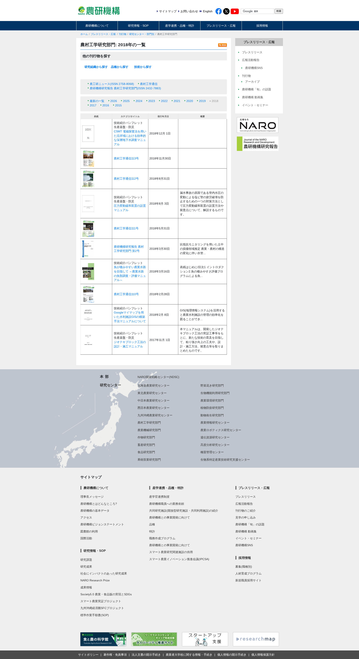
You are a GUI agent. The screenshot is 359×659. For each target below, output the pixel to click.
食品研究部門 (146, 452)
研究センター (110, 385)
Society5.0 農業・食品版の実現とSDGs (106, 594)
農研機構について (97, 25)
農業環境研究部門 (212, 400)
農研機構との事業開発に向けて (169, 517)
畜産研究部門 (146, 444)
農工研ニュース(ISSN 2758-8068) (112, 84)
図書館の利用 (89, 531)
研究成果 (86, 566)
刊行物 (122, 34)
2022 (164, 101)
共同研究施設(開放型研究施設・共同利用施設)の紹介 (183, 510)
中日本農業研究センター (154, 400)
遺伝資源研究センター (215, 437)
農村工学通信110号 (126, 294)
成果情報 (86, 587)
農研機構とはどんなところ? (98, 503)
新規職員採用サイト (248, 580)
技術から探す (143, 66)
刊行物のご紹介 (245, 510)
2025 (126, 101)
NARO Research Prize (95, 580)
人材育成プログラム (248, 573)
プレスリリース (245, 496)
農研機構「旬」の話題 (249, 524)
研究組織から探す (96, 66)
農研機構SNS (244, 545)
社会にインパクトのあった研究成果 (103, 573)
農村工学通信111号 (126, 228)
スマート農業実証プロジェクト (100, 601)
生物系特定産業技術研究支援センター (225, 459)
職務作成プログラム (162, 538)
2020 (189, 101)
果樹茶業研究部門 (149, 459)
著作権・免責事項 (115, 654)
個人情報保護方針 (263, 654)
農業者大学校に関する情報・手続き (189, 654)
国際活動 (86, 538)
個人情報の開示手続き (231, 654)
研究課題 (86, 559)
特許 (152, 531)
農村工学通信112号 (126, 178)
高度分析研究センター (215, 444)
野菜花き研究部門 (212, 385)
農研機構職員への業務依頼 (166, 503)
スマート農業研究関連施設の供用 (171, 552)
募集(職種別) (243, 566)
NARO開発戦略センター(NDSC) (158, 377)
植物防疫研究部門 (212, 407)
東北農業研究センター (152, 393)
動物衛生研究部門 (212, 415)
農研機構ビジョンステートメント (102, 524)
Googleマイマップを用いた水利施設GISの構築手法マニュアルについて (130, 317)
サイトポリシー (88, 654)
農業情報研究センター (215, 422)
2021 (177, 101)
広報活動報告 (244, 503)
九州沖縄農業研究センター (155, 415)
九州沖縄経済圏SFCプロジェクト (102, 608)
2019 (202, 101)
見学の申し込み (245, 517)
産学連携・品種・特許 (179, 25)
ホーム (84, 34)
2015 (118, 105)
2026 (113, 101)
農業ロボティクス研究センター (220, 430)
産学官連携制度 (159, 496)
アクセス (86, 517)
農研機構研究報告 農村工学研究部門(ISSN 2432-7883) (125, 88)
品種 (152, 524)
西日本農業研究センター (154, 407)
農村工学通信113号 (126, 158)
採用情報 (262, 25)
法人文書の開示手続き (146, 654)
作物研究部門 (146, 437)
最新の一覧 (97, 101)
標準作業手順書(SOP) (94, 615)
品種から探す (119, 66)
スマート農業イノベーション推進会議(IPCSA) (179, 559)
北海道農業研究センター (154, 385)
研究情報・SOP (138, 25)
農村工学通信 (148, 84)
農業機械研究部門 (149, 430)
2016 (105, 105)
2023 (151, 101)
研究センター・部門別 (141, 34)
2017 (93, 105)
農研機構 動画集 (246, 531)
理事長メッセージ (92, 496)
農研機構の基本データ (94, 510)
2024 (139, 101)
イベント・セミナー (248, 538)
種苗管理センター (212, 452)
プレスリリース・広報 (221, 25)
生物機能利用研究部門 (215, 393)
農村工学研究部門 (149, 422)
